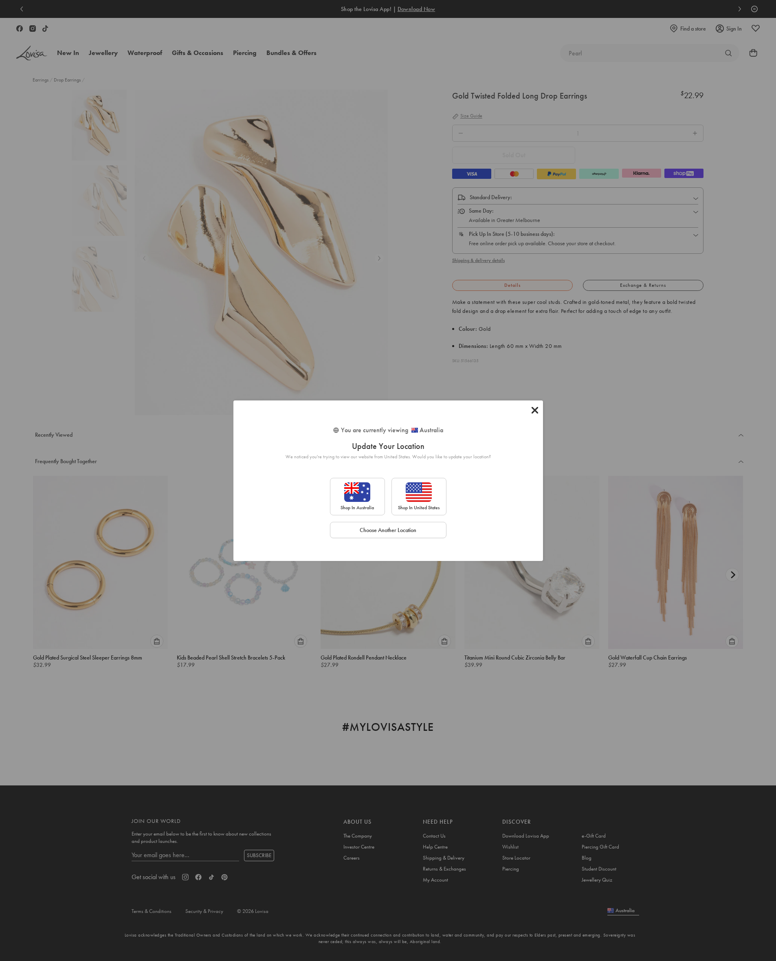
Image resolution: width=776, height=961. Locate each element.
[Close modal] (535, 410)
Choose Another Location (388, 530)
